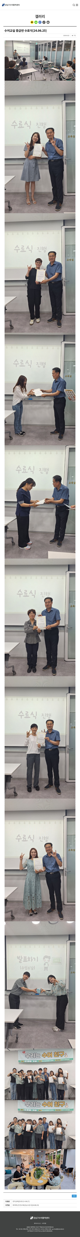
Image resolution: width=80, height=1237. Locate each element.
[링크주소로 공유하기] (44, 22)
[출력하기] (48, 22)
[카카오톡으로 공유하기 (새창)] (31, 22)
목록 (74, 1196)
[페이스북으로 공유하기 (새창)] (39, 22)
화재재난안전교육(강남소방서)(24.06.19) (26, 1205)
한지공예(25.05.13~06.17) (21, 1201)
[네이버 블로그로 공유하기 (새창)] (35, 22)
